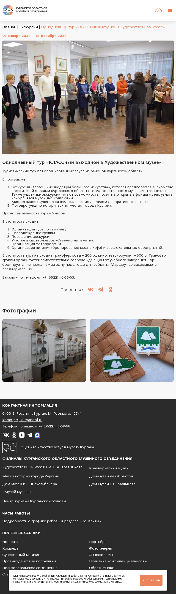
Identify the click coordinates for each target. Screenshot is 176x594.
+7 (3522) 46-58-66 (54, 426)
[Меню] (170, 10)
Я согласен (151, 580)
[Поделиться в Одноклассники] (111, 290)
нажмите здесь (112, 582)
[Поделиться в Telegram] (101, 290)
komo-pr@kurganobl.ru (22, 420)
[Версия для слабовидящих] (158, 10)
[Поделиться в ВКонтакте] (90, 290)
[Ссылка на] (6, 435)
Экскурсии (28, 27)
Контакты (90, 521)
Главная (9, 27)
